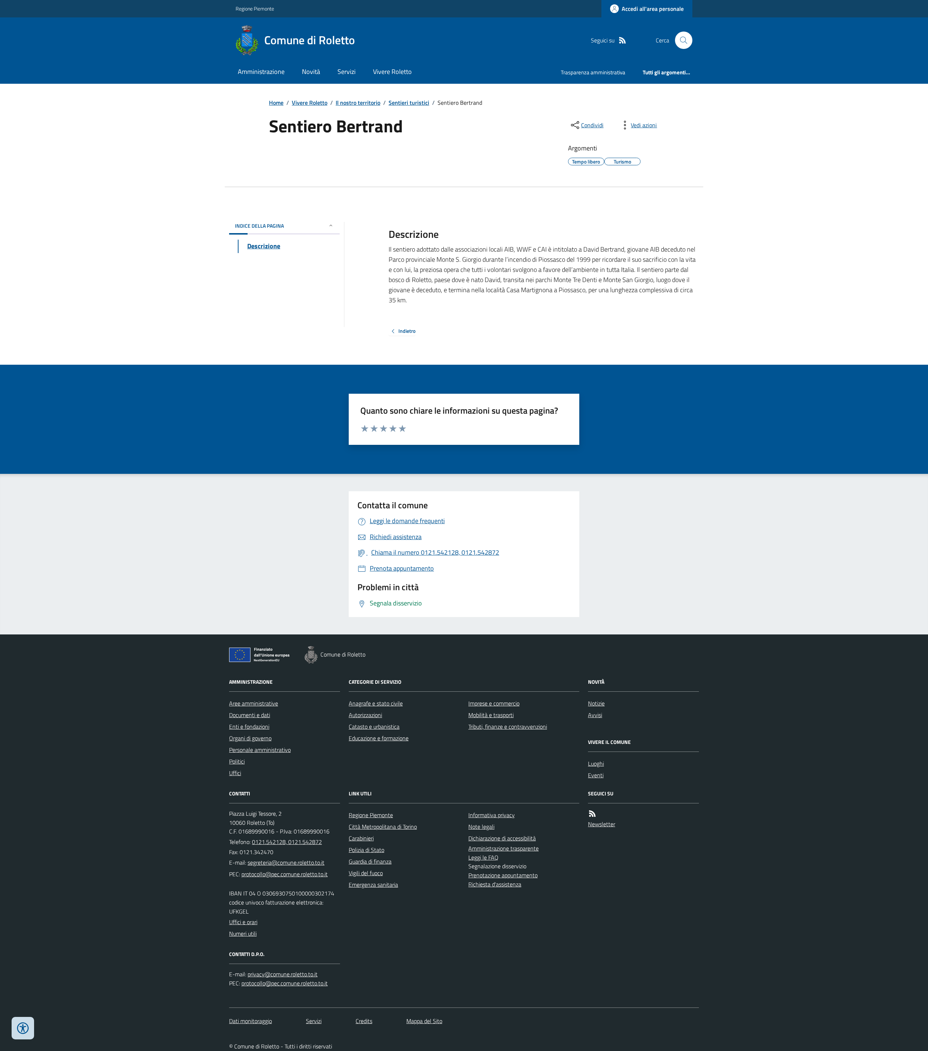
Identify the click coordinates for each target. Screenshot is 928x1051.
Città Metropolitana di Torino (383, 826)
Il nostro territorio (358, 102)
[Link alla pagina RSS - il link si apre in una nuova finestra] (622, 40)
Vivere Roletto (392, 71)
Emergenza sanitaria (373, 884)
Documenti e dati (249, 715)
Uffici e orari (243, 922)
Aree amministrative (253, 703)
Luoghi (596, 763)
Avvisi (595, 715)
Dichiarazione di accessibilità (502, 838)
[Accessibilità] (23, 1028)
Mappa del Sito (424, 1021)
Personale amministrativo (260, 749)
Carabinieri (361, 838)
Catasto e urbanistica (374, 726)
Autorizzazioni (365, 715)
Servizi (346, 71)
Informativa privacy (491, 815)
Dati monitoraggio (250, 1021)
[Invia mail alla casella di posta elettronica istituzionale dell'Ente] (286, 862)
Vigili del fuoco (366, 873)
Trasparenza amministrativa (593, 72)
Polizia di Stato (366, 849)
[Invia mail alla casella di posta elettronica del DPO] (283, 974)
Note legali (481, 826)
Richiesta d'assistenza (494, 884)
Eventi (596, 775)
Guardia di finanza (370, 861)
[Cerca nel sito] (680, 40)
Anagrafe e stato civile (376, 703)
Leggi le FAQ (483, 857)
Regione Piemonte (255, 8)
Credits (364, 1021)
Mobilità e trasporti (491, 715)
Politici (237, 761)
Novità (311, 71)
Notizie (596, 703)
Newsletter (601, 824)
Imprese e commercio (493, 703)
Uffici (235, 773)
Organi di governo (250, 738)
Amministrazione (261, 71)
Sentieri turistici (409, 102)
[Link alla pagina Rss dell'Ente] (592, 813)
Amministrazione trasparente (503, 848)
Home (276, 102)
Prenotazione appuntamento (503, 875)
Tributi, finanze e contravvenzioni (507, 726)
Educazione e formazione (379, 738)
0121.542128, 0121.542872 (287, 841)
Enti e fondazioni (249, 726)
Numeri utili (243, 933)
